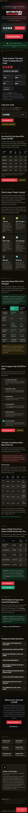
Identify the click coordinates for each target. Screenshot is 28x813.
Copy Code (22, 114)
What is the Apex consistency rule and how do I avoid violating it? (13, 665)
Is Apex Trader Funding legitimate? (11, 660)
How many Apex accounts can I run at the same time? (12, 682)
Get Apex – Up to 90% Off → (14, 722)
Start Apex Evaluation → (8, 430)
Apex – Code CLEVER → (8, 583)
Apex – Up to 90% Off (21, 809)
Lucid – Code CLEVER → (8, 587)
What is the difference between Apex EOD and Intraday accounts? (13, 671)
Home (2, 50)
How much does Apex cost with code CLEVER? (13, 649)
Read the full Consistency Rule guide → (11, 516)
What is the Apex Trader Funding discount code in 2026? (12, 643)
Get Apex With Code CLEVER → (9, 180)
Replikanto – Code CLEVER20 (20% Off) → (12, 626)
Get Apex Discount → (7, 120)
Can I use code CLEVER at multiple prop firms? (13, 677)
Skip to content (3, 1)
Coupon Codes (8, 50)
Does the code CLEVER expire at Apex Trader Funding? (13, 654)
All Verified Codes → (14, 726)
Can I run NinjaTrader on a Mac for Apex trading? (12, 688)
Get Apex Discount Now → (14, 36)
